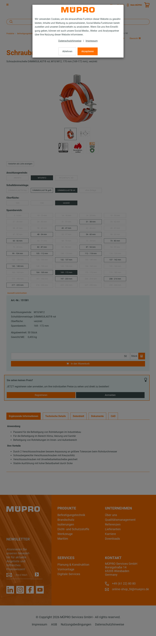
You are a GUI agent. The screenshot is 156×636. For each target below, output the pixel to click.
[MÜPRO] (78, 10)
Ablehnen (67, 51)
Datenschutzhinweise (69, 40)
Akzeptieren (87, 51)
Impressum (92, 40)
